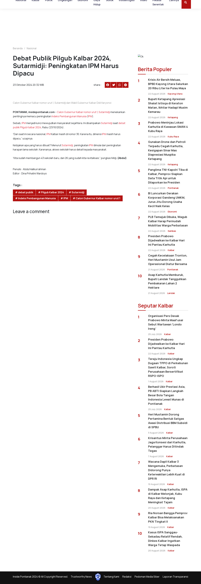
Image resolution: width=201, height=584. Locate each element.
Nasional (31, 48)
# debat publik (24, 192)
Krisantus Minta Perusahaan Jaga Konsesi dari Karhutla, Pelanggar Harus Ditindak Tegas (167, 444)
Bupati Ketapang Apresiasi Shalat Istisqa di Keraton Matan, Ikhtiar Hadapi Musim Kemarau (168, 105)
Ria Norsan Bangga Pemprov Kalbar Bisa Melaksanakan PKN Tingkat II (167, 517)
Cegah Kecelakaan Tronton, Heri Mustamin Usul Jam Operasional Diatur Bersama (167, 260)
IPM (90, 116)
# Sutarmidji (76, 192)
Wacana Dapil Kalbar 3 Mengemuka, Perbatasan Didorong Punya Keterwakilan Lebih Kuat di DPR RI (166, 470)
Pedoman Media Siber (147, 576)
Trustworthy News (81, 576)
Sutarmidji (104, 112)
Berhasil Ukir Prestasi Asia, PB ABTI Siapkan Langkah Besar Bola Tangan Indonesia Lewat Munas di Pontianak (166, 395)
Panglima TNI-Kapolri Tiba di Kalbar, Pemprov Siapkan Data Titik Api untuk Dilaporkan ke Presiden (168, 176)
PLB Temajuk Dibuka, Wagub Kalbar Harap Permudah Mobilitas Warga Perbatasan (168, 221)
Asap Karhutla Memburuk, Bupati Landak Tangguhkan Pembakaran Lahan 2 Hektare (167, 281)
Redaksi (126, 576)
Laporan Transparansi (175, 576)
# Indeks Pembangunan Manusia (35, 198)
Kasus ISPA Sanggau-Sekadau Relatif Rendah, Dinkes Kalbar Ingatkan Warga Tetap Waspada (165, 538)
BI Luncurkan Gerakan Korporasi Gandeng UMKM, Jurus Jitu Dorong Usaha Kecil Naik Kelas (166, 199)
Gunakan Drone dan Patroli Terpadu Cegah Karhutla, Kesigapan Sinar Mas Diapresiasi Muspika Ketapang (167, 150)
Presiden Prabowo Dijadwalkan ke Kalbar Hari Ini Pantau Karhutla (166, 240)
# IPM (64, 198)
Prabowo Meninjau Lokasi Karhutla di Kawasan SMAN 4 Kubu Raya (168, 127)
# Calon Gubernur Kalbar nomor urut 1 (96, 198)
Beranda (18, 48)
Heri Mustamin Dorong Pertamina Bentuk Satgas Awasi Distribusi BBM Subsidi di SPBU (167, 420)
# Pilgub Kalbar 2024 (51, 192)
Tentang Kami (111, 576)
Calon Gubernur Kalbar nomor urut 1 (77, 112)
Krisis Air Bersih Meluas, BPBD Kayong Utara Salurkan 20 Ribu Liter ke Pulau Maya (168, 84)
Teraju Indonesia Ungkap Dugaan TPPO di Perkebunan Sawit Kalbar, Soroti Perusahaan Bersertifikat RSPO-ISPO (168, 367)
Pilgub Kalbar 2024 (30, 127)
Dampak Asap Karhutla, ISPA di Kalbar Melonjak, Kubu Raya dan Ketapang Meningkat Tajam (167, 496)
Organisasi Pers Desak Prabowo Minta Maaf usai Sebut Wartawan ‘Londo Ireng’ (165, 322)
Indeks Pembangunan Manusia (69, 116)
